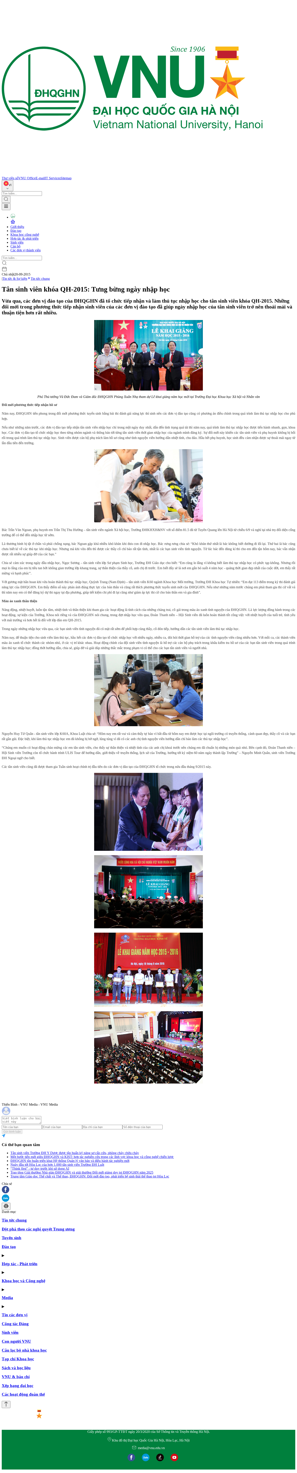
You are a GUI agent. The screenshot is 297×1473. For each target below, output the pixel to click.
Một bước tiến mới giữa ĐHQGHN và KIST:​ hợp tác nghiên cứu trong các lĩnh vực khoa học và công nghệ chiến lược (92, 1157)
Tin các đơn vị (14, 1315)
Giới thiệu (17, 227)
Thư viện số (10, 178)
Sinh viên (16, 242)
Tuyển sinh (11, 1237)
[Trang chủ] (132, 174)
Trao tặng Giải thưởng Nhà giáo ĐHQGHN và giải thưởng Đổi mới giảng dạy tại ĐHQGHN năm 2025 (81, 1172)
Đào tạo (15, 231)
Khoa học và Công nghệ (23, 1280)
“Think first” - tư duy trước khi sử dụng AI (39, 1168)
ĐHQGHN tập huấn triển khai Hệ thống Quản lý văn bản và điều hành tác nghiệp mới (69, 1161)
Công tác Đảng (15, 1323)
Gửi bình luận (12, 1131)
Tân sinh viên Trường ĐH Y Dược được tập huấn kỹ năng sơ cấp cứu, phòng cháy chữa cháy (74, 1153)
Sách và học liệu (16, 1368)
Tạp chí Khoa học (18, 1359)
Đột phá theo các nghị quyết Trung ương (38, 1229)
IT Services (52, 178)
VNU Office (27, 178)
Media (7, 1297)
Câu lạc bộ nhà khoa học (24, 1350)
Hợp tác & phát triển (24, 238)
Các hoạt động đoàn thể (23, 1394)
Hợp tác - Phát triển (19, 1264)
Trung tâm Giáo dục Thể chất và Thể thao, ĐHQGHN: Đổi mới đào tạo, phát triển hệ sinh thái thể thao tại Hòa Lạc (89, 1176)
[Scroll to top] (6, 1404)
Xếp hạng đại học (17, 1385)
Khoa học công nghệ (24, 234)
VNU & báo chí (16, 1376)
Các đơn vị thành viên (25, 250)
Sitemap (66, 178)
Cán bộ (15, 246)
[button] (148, 1190)
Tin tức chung (40, 278)
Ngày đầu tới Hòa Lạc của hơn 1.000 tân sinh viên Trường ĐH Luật (57, 1164)
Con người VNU (16, 1341)
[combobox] (7, 185)
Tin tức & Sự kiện (14, 278)
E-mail (40, 178)
